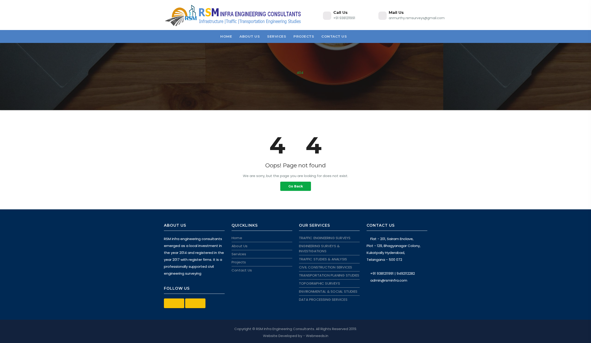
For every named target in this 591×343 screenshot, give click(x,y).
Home (226, 36)
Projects (303, 36)
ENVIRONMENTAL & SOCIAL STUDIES (328, 291)
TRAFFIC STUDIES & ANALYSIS (323, 259)
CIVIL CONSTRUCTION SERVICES (325, 267)
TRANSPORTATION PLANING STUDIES (329, 275)
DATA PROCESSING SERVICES (323, 299)
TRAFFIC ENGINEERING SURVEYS (324, 237)
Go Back (295, 186)
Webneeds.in (317, 335)
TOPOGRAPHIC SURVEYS (319, 283)
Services (276, 36)
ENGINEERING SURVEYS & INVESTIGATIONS (319, 248)
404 (300, 72)
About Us (249, 36)
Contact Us (334, 36)
